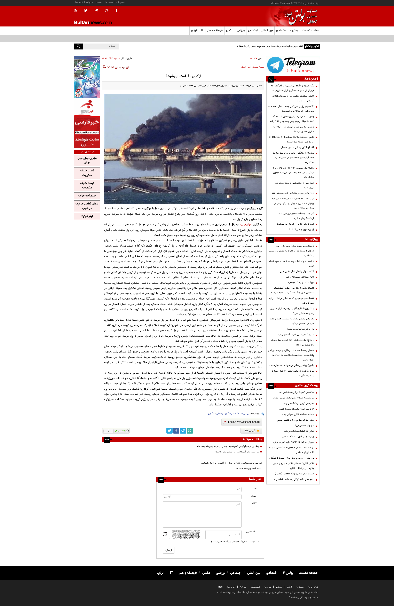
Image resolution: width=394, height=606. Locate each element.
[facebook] (116, 11)
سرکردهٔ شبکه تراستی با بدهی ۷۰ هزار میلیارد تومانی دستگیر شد (293, 373)
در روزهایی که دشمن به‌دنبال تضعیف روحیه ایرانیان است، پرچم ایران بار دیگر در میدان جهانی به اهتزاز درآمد (293, 203)
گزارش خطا (250, 431)
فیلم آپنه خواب (87, 196)
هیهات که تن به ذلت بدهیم (300, 282)
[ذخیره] (112, 66)
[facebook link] (176, 431)
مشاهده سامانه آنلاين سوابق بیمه (298, 414)
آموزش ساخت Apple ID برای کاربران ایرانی (293, 442)
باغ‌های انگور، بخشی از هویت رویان (297, 147)
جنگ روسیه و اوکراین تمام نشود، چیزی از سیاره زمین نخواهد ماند (228, 446)
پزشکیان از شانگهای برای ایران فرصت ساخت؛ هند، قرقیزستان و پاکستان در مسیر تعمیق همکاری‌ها (292, 157)
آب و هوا (79, 2)
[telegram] (96, 10)
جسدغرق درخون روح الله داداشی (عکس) (294, 474)
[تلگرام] (293, 65)
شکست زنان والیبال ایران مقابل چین (297, 271)
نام (255, 489)
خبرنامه (89, 2)
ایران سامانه (296, 597)
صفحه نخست (310, 30)
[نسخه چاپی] (104, 67)
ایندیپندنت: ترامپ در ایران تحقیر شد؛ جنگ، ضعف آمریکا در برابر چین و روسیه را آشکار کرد (292, 119)
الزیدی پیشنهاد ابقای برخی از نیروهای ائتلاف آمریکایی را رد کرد (293, 98)
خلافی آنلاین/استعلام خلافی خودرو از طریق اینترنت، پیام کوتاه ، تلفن (293, 466)
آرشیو (289, 587)
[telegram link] (183, 431)
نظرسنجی (255, 587)
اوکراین (211, 413)
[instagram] (106, 10)
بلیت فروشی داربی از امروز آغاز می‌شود (295, 224)
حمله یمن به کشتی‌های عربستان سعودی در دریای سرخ (293, 185)
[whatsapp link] (190, 431)
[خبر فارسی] (87, 123)
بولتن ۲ (294, 30)
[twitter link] (169, 431)
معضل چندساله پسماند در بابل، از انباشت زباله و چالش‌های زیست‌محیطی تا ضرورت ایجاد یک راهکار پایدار (291, 355)
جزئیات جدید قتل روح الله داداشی (298, 436)
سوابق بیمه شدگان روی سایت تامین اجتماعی (293, 398)
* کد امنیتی (251, 531)
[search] (78, 46)
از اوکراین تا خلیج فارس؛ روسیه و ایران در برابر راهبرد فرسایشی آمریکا (292, 311)
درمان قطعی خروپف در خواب (87, 206)
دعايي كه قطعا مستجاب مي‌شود (299, 431)
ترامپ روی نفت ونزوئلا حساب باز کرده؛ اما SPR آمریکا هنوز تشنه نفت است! (291, 139)
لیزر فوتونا (87, 216)
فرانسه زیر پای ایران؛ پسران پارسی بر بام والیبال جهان (291, 263)
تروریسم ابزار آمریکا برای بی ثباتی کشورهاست (237, 452)
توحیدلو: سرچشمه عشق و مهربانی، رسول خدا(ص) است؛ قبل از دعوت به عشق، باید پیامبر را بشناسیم (291, 250)
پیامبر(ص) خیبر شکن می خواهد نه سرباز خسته (291, 365)
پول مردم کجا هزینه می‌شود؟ (300, 329)
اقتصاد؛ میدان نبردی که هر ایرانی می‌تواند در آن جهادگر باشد (291, 300)
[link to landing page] (299, 16)
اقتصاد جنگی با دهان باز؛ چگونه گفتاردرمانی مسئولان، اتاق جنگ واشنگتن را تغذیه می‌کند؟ (292, 290)
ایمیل (254, 496)
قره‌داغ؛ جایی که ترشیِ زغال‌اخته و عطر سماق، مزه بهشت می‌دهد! (292, 342)
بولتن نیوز (245, 224)
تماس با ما (120, 2)
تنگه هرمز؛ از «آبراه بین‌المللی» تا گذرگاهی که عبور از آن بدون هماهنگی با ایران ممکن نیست (292, 88)
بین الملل (245, 67)
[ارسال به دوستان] (108, 67)
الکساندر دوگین (232, 413)
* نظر (254, 503)
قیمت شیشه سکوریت (87, 173)
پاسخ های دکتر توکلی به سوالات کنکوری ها (293, 479)
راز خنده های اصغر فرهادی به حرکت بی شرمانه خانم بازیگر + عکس (291, 450)
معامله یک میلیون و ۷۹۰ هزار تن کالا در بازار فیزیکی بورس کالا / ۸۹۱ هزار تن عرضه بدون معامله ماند (293, 172)
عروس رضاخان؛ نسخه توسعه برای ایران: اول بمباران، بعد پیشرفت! (293, 129)
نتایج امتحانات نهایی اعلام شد (300, 277)
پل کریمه (245, 413)
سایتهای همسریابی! (304, 425)
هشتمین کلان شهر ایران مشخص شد (296, 392)
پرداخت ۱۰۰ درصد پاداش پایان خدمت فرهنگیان (291, 458)
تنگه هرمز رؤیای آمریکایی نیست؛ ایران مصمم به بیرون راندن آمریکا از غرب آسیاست (263, 46)
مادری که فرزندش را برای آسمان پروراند (295, 334)
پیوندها (99, 2)
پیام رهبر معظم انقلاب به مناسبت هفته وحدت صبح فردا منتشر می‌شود (292, 321)
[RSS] (76, 11)
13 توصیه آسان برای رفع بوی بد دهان (296, 409)
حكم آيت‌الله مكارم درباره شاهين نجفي (295, 420)
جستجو (279, 587)
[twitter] (85, 11)
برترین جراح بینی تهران (87, 160)
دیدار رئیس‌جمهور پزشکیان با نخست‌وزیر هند (293, 193)
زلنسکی (219, 413)
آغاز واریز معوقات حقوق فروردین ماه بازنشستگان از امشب (296, 216)
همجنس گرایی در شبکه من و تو (299, 403)
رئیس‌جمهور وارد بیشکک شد (300, 229)
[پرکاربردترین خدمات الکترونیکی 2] (87, 77)
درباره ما (109, 2)
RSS (220, 587)
